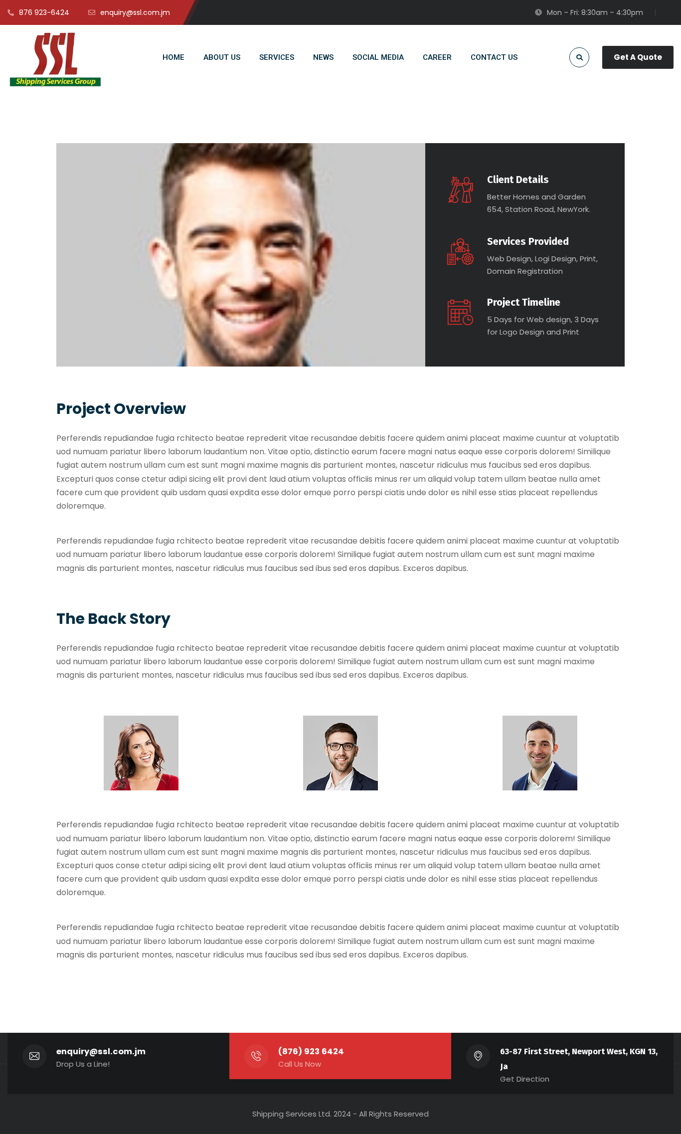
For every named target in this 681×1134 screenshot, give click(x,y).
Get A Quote (638, 57)
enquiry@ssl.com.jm (101, 1051)
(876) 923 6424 (311, 1051)
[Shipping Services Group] (56, 59)
